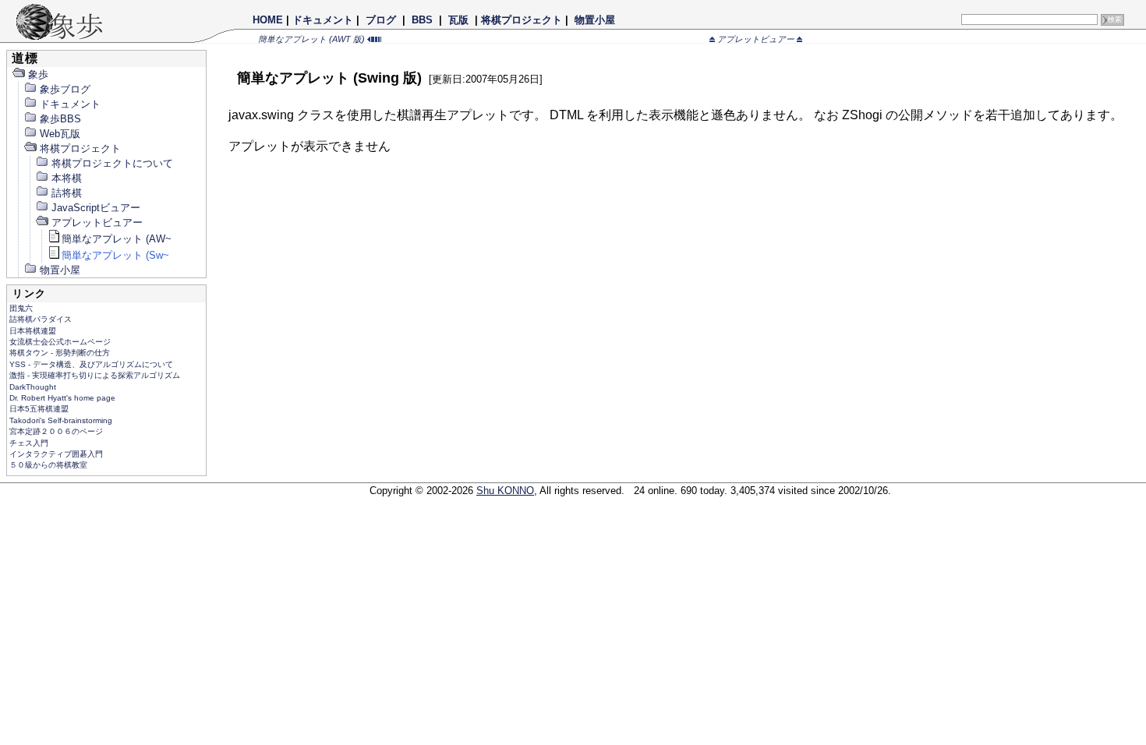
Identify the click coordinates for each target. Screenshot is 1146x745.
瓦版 (458, 20)
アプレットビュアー (756, 39)
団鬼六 (21, 308)
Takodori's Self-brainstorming (60, 420)
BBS (422, 20)
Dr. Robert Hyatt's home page (62, 398)
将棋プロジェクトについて (112, 163)
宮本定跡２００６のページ (56, 431)
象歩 (38, 74)
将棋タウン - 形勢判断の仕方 (59, 352)
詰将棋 (66, 193)
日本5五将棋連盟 (39, 408)
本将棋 (66, 178)
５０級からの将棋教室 (48, 465)
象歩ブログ (65, 89)
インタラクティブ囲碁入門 (56, 454)
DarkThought (32, 387)
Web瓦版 (60, 133)
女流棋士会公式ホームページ (60, 341)
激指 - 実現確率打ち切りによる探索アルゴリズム (94, 375)
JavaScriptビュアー (95, 208)
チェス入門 (28, 443)
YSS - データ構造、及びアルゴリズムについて (91, 364)
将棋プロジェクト (521, 20)
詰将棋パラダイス (40, 319)
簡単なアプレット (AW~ (117, 239)
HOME (268, 20)
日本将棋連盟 (32, 331)
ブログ (381, 20)
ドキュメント (322, 20)
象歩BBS (60, 119)
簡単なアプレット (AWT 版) (312, 39)
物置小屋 (594, 20)
